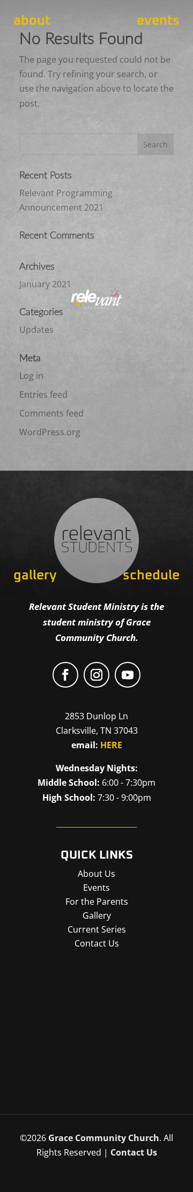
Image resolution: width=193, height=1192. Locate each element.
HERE (111, 745)
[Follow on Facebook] (65, 675)
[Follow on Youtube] (127, 675)
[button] (100, 1022)
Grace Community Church (103, 1138)
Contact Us (133, 1152)
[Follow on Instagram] (96, 675)
